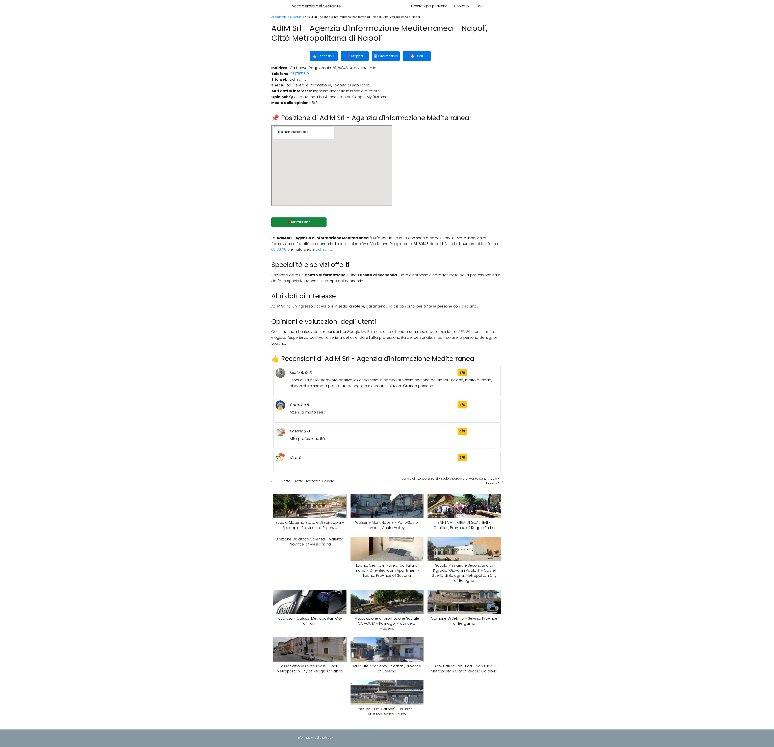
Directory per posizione (429, 6)
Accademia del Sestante (316, 6)
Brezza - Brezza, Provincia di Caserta (307, 481)
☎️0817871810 (299, 222)
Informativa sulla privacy (315, 738)
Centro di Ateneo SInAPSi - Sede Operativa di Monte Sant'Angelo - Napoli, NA (450, 480)
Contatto (461, 6)
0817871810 (299, 73)
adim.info (324, 249)
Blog (479, 6)
